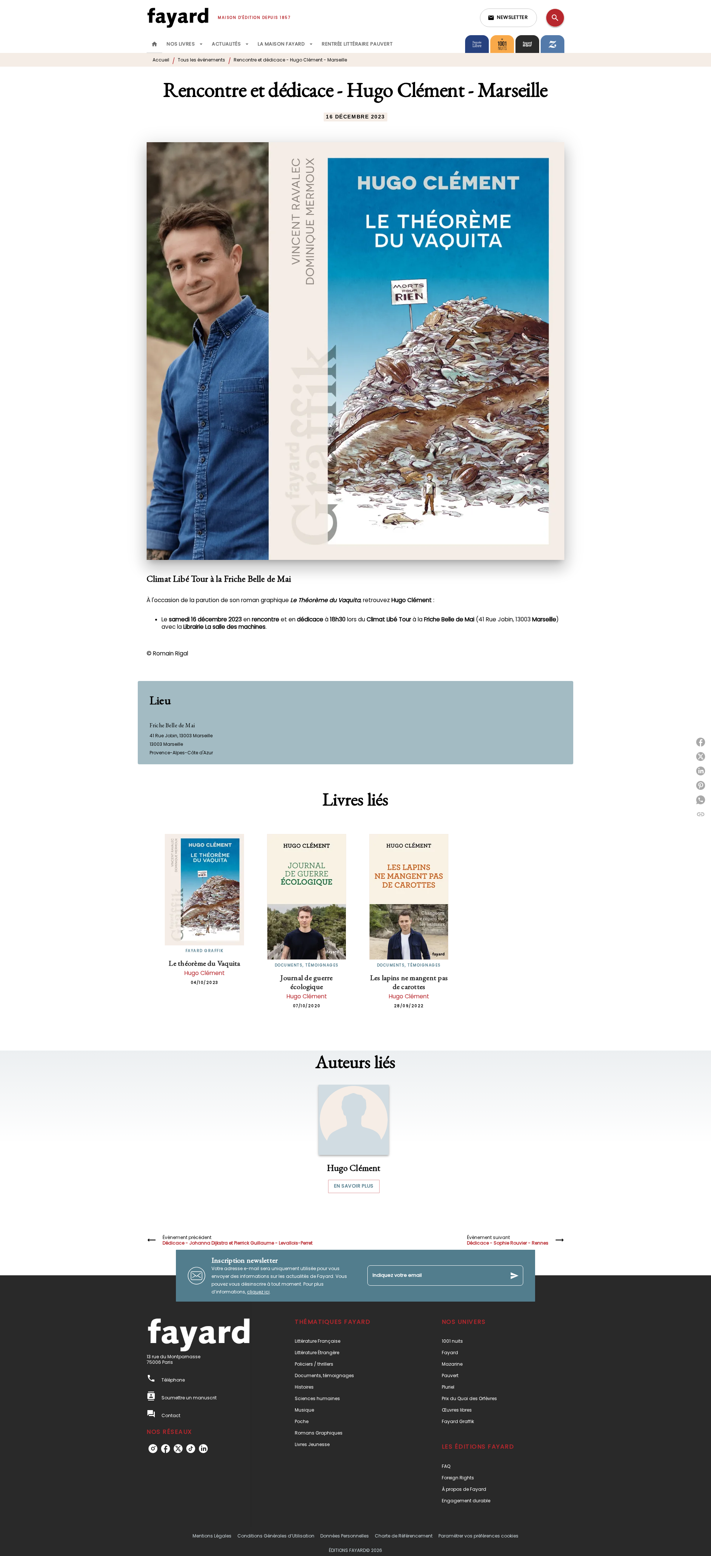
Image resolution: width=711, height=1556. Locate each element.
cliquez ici (258, 1292)
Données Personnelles (344, 1536)
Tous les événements (201, 60)
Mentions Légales (212, 1536)
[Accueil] (178, 17)
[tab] (154, 44)
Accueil (161, 60)
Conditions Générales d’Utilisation (275, 1536)
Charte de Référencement (404, 1536)
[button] (508, 18)
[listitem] (153, 1448)
